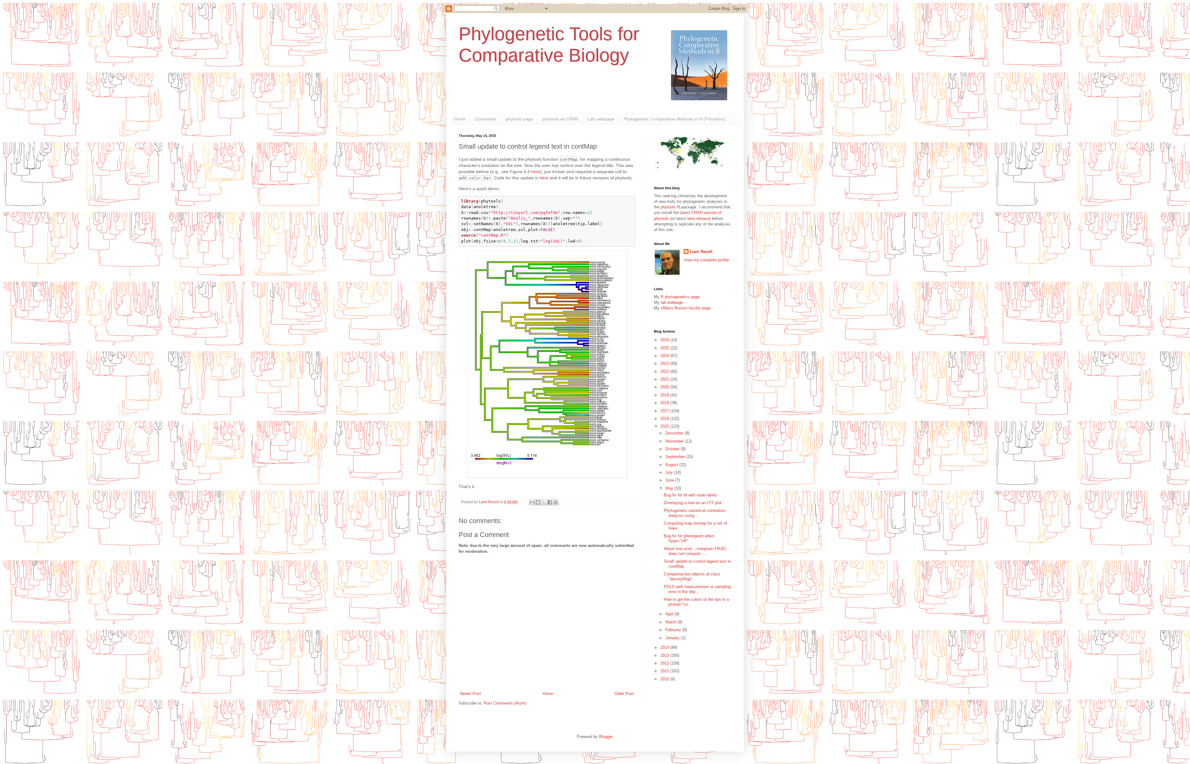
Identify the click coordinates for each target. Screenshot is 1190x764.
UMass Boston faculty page (686, 308)
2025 (665, 348)
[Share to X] (544, 502)
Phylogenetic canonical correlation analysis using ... (694, 513)
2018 (665, 402)
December (675, 433)
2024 (665, 355)
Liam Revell (701, 251)
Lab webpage (601, 118)
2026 (665, 340)
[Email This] (532, 502)
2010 (665, 679)
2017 (665, 410)
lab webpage (672, 302)
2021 (665, 379)
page (519, 118)
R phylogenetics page (680, 297)
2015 (665, 426)
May (669, 488)
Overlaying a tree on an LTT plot (692, 502)
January (673, 637)
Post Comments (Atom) (505, 703)
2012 (665, 663)
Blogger (605, 736)
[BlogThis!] (538, 502)
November (675, 441)
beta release (698, 218)
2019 (665, 395)
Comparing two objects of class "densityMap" (692, 576)
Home (459, 118)
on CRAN (560, 118)
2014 (665, 647)
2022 (665, 371)
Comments (485, 118)
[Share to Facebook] (550, 502)
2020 (665, 387)
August (672, 464)
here (535, 171)
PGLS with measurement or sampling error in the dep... (697, 589)
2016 (665, 418)
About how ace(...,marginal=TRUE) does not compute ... (695, 551)
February (673, 629)
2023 (665, 363)
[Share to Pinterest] (556, 502)
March (671, 622)
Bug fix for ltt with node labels (690, 495)
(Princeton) (674, 118)
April (670, 614)
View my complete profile (706, 260)
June (670, 480)
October (673, 449)
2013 (665, 655)
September (675, 456)
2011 (665, 671)
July (669, 472)
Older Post (624, 693)
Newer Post (470, 693)
